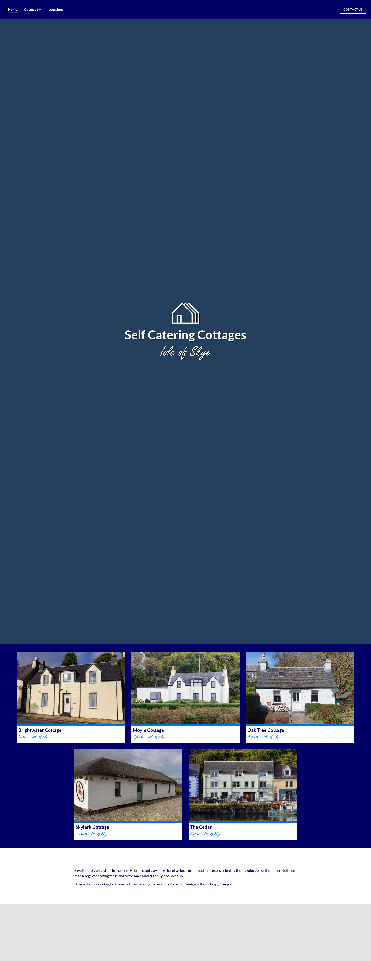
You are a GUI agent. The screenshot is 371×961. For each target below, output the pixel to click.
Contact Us (352, 9)
